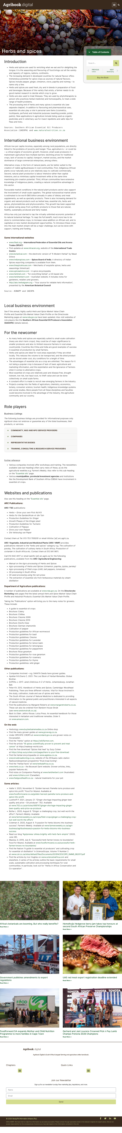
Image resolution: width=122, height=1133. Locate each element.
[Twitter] (105, 1118)
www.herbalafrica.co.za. (43, 763)
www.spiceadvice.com (19, 271)
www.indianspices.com (19, 259)
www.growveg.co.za (47, 732)
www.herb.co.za (16, 766)
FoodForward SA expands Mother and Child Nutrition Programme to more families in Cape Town (27, 1032)
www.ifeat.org (15, 242)
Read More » (4, 927)
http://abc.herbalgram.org (20, 282)
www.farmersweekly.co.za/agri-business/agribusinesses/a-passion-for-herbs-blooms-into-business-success (41, 828)
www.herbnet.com (17, 274)
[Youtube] (115, 1118)
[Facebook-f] (100, 1118)
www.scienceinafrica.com (53, 857)
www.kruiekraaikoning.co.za (21, 758)
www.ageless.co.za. (48, 755)
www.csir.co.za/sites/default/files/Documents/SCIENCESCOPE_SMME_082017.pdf (48, 854)
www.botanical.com (18, 254)
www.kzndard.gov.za (43, 735)
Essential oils (22, 473)
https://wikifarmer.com (43, 741)
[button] (114, 5)
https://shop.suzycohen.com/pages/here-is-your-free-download (40, 752)
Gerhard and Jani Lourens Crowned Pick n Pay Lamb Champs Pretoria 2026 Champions (90, 1032)
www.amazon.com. (20, 719)
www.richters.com (21, 775)
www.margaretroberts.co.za (63, 705)
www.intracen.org (32, 248)
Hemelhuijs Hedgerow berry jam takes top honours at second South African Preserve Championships (90, 925)
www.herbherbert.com (19, 277)
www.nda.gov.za (29, 317)
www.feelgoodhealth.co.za (21, 778)
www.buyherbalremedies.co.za (33, 729)
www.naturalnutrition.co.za (50, 130)
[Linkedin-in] (110, 1118)
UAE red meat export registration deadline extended (90, 977)
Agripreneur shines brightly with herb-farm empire (45, 834)
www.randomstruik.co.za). (25, 710)
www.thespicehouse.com (20, 265)
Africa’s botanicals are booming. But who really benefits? (29, 923)
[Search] (116, 63)
